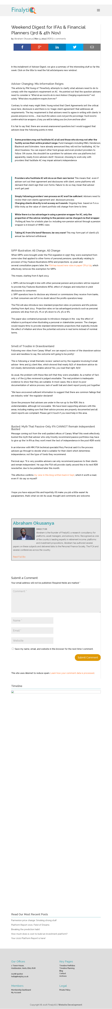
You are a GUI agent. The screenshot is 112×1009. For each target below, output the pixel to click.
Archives (62, 976)
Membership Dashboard (21, 990)
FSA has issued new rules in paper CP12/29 (70, 265)
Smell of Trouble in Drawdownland (32, 346)
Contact (62, 973)
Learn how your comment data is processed (72, 673)
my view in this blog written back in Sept (54, 475)
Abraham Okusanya (23, 39)
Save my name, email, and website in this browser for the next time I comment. (54, 649)
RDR (50, 39)
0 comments (59, 39)
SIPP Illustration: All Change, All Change (35, 250)
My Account (16, 993)
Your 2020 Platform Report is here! (28, 938)
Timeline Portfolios (67, 966)
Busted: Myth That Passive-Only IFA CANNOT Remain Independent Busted (53, 428)
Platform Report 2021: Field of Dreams (30, 925)
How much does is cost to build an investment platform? (39, 934)
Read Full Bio (19, 557)
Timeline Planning (67, 968)
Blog (61, 971)
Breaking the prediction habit (25, 929)
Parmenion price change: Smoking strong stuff (33, 920)
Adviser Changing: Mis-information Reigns (37, 83)
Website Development (70, 1005)
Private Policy (64, 990)
